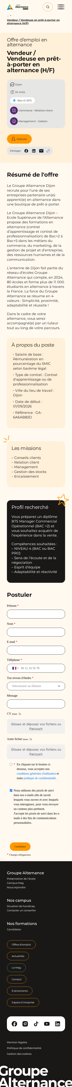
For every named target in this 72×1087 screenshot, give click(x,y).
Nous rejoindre (16, 887)
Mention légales (17, 1042)
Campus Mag (15, 883)
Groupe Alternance (25, 873)
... (8, 15)
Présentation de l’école (21, 878)
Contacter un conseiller (21, 910)
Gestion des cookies (19, 1053)
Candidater (14, 929)
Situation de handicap (21, 906)
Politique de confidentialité (24, 1048)
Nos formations (22, 923)
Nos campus (19, 900)
